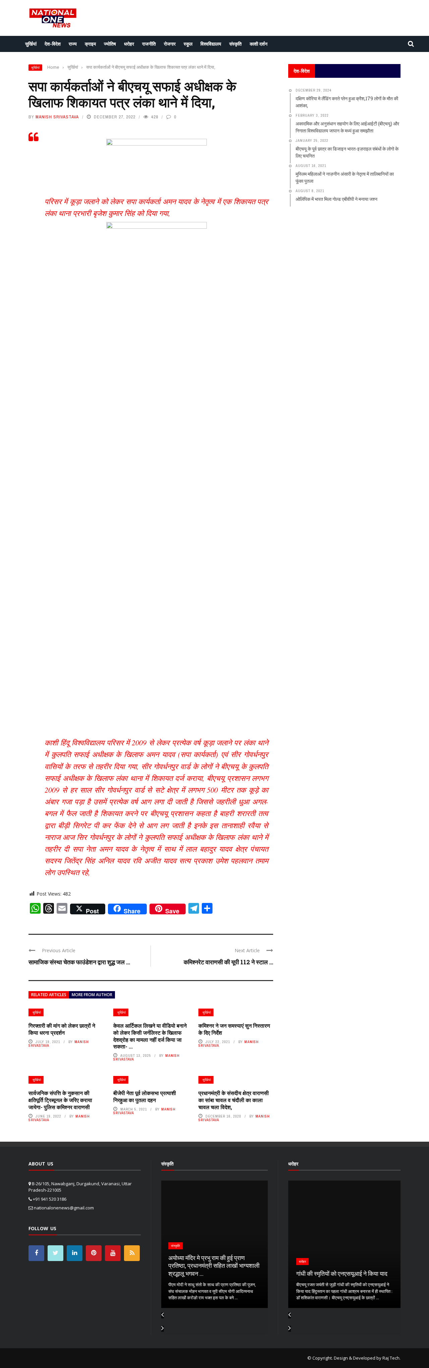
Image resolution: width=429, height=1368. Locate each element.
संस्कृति (235, 44)
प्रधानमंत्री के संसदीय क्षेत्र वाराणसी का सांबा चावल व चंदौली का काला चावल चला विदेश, (233, 1099)
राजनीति (149, 44)
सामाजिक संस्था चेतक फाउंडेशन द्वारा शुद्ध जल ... (79, 962)
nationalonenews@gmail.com (64, 1208)
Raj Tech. (391, 1358)
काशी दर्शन (258, 44)
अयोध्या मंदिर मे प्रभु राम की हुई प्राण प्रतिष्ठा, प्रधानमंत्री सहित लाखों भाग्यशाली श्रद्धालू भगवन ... (213, 1265)
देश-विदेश (53, 44)
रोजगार (170, 44)
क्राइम (90, 44)
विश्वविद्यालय (210, 44)
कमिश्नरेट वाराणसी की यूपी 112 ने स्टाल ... (228, 962)
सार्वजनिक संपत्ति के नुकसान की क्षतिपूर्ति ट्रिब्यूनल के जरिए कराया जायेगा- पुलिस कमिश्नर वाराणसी (60, 1099)
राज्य (73, 44)
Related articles (48, 994)
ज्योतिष (110, 44)
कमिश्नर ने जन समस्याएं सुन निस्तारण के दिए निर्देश (234, 1029)
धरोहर (129, 44)
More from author (92, 994)
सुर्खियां (31, 44)
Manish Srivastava (57, 117)
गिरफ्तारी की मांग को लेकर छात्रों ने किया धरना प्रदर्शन (61, 1029)
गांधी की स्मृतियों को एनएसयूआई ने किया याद (340, 1273)
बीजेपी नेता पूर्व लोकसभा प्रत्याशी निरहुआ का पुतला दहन (144, 1096)
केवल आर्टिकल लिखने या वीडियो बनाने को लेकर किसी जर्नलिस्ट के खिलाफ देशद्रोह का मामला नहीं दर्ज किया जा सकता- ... (150, 1036)
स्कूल (188, 44)
